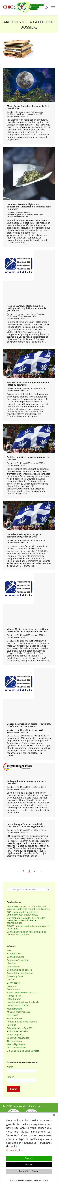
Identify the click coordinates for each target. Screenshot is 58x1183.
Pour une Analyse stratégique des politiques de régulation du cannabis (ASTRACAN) (26, 308)
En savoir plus (14, 1150)
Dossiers (11, 112)
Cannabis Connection (18, 960)
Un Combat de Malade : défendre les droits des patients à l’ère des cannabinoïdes (26, 920)
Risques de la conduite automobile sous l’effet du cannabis (28, 383)
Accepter (29, 1158)
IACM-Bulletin (14, 999)
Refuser (29, 1164)
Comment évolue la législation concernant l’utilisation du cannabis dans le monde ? (29, 206)
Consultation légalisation (20, 973)
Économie (12, 986)
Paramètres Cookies (29, 1171)
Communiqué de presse (19, 970)
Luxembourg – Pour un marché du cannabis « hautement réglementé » (26, 825)
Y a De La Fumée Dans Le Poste (23, 1051)
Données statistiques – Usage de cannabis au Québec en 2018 (24, 535)
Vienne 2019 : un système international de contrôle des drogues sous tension (27, 630)
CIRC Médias (13, 966)
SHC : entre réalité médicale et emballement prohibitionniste (23, 913)
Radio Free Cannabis (17, 1031)
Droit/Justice (13, 983)
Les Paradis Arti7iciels (18, 1005)
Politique (11, 1025)
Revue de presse (22, 112)
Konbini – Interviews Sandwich (23, 1002)
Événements (13, 989)
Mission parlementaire (18, 1012)
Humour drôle (14, 996)
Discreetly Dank (15, 976)
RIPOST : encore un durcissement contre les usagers (28, 927)
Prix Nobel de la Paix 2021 (20, 1028)
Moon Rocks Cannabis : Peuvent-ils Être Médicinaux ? (28, 107)
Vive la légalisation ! (17, 1044)
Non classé (12, 1015)
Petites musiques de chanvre (22, 1021)
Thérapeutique (37, 112)
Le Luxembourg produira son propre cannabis (26, 782)
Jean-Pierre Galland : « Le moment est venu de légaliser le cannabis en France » (28, 907)
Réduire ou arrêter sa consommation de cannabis (28, 458)
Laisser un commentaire (17, 116)
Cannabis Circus (15, 957)
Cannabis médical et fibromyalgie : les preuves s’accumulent (26, 933)
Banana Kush (14, 953)
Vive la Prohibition (38, 314)
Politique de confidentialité (21, 1180)
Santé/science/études (18, 1038)
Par (15, 114)
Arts (9, 950)
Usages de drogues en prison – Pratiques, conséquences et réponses (29, 725)
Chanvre (11, 963)
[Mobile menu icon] (53, 8)
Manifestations (14, 1008)
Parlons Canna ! (15, 1018)
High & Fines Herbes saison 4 (22, 992)
